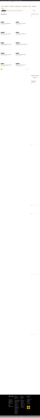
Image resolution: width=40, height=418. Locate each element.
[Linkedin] (37, 0)
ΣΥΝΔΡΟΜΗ (28, 400)
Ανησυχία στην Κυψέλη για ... (6, 23)
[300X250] (35, 205)
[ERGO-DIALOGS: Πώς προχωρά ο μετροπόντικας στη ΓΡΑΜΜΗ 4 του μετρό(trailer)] (22, 40)
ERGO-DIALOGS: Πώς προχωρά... (22, 44)
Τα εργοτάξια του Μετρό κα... (21, 33)
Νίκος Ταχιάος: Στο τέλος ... (21, 23)
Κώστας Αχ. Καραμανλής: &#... (6, 64)
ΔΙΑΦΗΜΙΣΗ (28, 401)
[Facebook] (35, 0)
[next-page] (4, 69)
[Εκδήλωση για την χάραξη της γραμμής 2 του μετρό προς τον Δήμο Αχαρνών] (7, 29)
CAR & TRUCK (17, 408)
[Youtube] (38, 0)
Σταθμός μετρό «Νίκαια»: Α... (21, 64)
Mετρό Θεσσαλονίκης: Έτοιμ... (6, 54)
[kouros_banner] (35, 274)
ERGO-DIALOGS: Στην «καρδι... (6, 44)
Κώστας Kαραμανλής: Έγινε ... (21, 54)
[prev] (26, 10)
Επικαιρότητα (17, 32)
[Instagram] (36, 0)
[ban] (35, 334)
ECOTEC (16, 409)
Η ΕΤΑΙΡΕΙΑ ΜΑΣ (29, 399)
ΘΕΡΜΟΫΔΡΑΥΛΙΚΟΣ (17, 400)
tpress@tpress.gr (11, 406)
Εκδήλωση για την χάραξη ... (6, 33)
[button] (33, 11)
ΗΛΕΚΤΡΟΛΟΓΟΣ (17, 401)
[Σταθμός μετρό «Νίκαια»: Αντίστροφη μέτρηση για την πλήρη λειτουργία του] (22, 60)
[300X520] (35, 145)
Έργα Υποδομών (2, 32)
